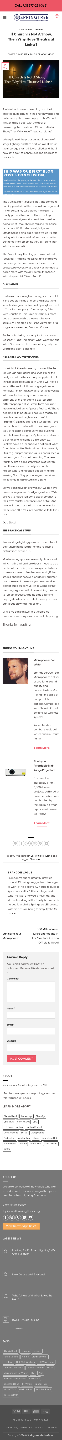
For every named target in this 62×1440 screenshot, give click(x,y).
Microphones (37, 1133)
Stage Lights (10, 1144)
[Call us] (18, 1218)
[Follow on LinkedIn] (24, 1218)
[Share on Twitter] (28, 843)
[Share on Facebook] (21, 843)
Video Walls (10, 1390)
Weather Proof (43, 1390)
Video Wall (35, 1144)
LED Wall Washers (25, 1362)
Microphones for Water (16, 1373)
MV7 (33, 1373)
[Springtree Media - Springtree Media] (31, 17)
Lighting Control (34, 1127)
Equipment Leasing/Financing (21, 1211)
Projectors (34, 1379)
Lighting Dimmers (35, 1368)
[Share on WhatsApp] (15, 843)
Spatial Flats (41, 1384)
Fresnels (37, 1351)
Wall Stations (51, 1144)
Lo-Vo (24, 1133)
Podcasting (9, 1138)
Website (11, 1041)
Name (11, 1008)
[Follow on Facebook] (6, 1218)
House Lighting (11, 1357)
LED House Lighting (13, 1127)
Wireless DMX (11, 1395)
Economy (25, 1351)
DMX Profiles (40, 1420)
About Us (18, 1420)
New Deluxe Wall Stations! (28, 1274)
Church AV (35, 859)
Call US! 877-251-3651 (31, 5)
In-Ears (25, 1357)
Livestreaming (11, 1133)
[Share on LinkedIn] (46, 843)
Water (7, 1149)
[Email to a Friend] (34, 843)
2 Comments (17, 1330)
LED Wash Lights (46, 1362)
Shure (36, 1138)
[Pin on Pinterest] (40, 843)
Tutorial (38, 30)
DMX (35, 1122)
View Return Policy (14, 1204)
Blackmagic (26, 1116)
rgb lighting (24, 1138)
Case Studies (26, 30)
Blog (28, 1420)
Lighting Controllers (13, 1368)
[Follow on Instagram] (12, 1218)
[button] (5, 17)
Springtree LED (49, 1138)
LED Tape (8, 1362)
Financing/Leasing (16, 1427)
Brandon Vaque (46, 54)
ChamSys (40, 1116)
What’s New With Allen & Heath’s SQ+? (32, 1297)
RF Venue (27, 1384)
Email (10, 1024)
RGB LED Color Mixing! (26, 1320)
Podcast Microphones (15, 1379)
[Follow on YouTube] (30, 1218)
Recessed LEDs (11, 1384)
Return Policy (37, 1427)
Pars (40, 1373)
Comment (13, 978)
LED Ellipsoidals (40, 1357)
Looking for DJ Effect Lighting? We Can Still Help (33, 1252)
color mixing (23, 1122)
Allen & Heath (10, 1116)
